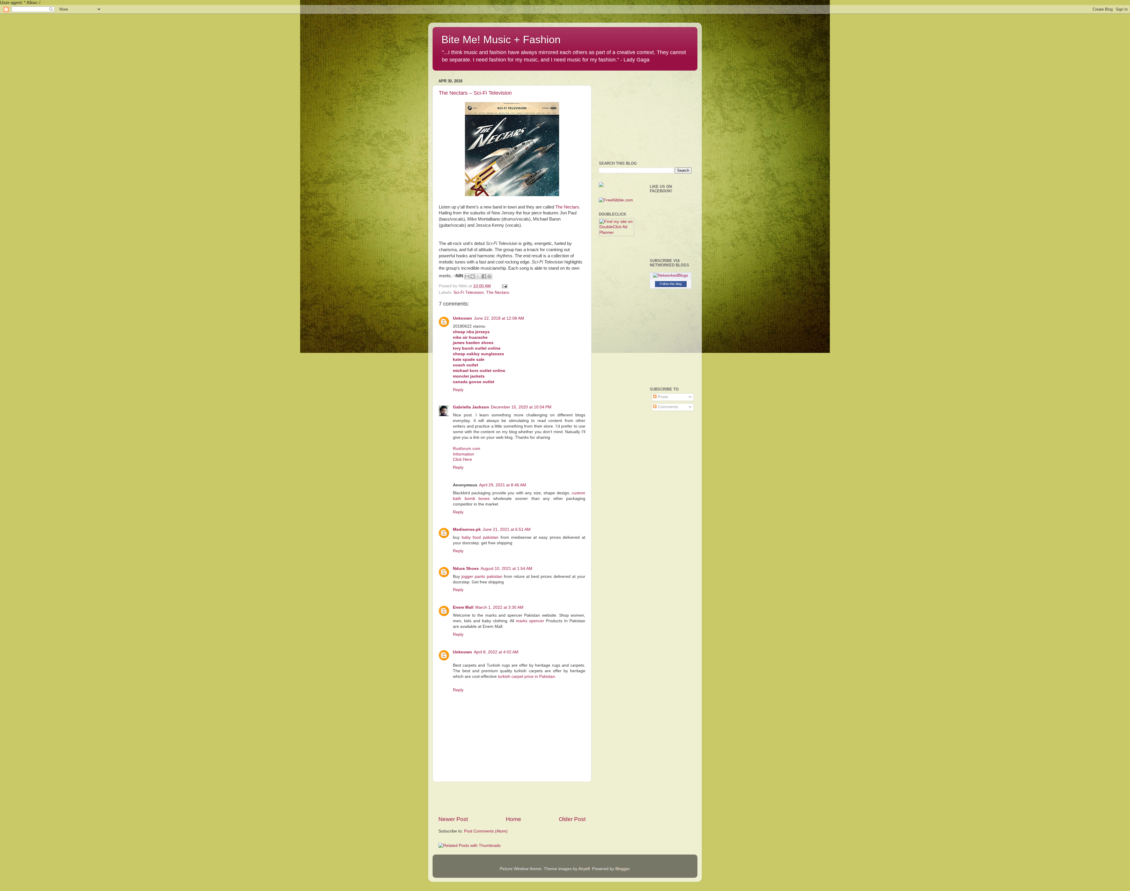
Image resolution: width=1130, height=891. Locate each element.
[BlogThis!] (473, 276)
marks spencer (530, 621)
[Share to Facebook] (484, 276)
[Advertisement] (512, 798)
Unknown (462, 318)
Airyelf (584, 869)
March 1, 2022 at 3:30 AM (499, 607)
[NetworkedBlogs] (670, 275)
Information (463, 454)
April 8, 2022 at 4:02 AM (496, 652)
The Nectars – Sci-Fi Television (475, 93)
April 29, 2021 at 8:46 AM (502, 485)
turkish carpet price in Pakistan (526, 676)
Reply (458, 390)
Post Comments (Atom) (486, 831)
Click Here (462, 459)
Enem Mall (463, 607)
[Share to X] (478, 276)
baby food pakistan (480, 537)
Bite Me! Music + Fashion (501, 40)
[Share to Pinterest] (489, 276)
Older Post (572, 819)
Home (513, 819)
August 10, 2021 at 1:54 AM (506, 568)
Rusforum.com (466, 448)
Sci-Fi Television (468, 292)
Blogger (622, 869)
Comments (667, 407)
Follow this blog (671, 284)
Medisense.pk (467, 529)
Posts (662, 397)
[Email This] (467, 276)
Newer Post (453, 819)
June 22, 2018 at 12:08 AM (499, 318)
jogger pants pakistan (481, 576)
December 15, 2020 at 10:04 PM (521, 407)
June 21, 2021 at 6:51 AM (507, 529)
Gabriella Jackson (471, 407)
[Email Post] (503, 286)
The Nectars (567, 207)
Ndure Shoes (466, 568)
